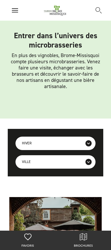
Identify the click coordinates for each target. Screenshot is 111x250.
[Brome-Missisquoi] (55, 10)
